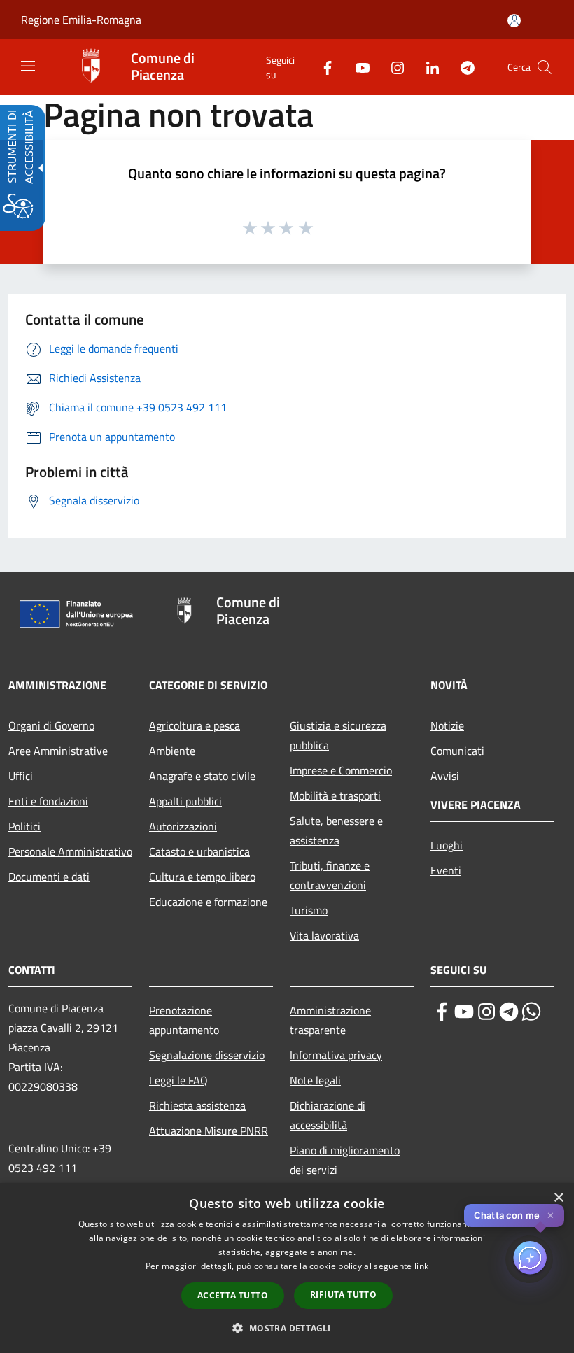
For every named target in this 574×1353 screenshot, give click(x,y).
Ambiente (172, 750)
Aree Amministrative (58, 750)
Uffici (20, 775)
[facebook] (441, 1012)
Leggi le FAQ (178, 1080)
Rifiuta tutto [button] (343, 1295)
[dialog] (287, 1268)
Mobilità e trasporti (335, 795)
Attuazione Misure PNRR (208, 1130)
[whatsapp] (531, 1012)
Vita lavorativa (324, 935)
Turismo (309, 910)
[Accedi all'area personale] (514, 20)
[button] (544, 67)
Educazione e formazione (208, 901)
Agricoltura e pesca (194, 725)
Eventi (445, 870)
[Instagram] (392, 66)
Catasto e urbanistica (199, 851)
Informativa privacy (336, 1055)
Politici (24, 826)
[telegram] (509, 1012)
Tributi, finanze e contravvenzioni (330, 875)
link (421, 1266)
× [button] (558, 1198)
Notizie (447, 725)
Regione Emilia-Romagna (81, 19)
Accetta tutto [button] (232, 1295)
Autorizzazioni (183, 826)
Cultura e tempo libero (202, 876)
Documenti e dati (49, 876)
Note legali (315, 1080)
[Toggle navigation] (28, 65)
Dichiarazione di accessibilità (327, 1115)
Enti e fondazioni (48, 801)
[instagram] (486, 1012)
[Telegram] (462, 66)
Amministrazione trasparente (330, 1020)
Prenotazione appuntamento (184, 1020)
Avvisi (444, 775)
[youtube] (464, 1012)
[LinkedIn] (427, 66)
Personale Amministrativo (70, 851)
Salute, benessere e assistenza (336, 830)
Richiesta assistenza (197, 1105)
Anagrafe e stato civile (202, 775)
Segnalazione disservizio (207, 1055)
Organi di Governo (51, 725)
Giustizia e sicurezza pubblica (338, 735)
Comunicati (457, 750)
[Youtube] (357, 66)
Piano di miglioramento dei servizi (345, 1160)
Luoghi (446, 845)
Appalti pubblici (185, 801)
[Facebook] (322, 66)
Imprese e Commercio (341, 770)
